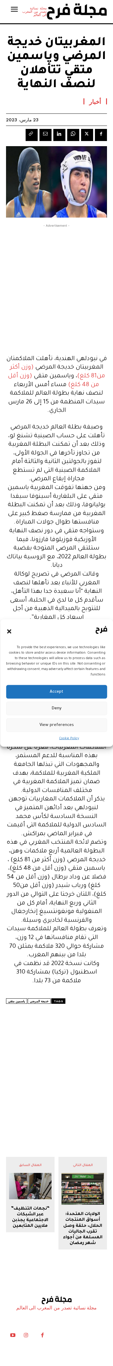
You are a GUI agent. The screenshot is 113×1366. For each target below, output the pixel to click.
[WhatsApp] (73, 135)
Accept (56, 691)
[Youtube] (12, 1336)
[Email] (45, 135)
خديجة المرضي (39, 1001)
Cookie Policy (69, 738)
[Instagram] (26, 1336)
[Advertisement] (56, 288)
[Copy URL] (32, 135)
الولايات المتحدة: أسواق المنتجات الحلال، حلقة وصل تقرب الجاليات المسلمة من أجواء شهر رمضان (82, 1229)
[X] (87, 135)
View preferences (56, 725)
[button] (9, 631)
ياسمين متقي (16, 1001)
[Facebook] (101, 135)
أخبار (95, 101)
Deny (56, 708)
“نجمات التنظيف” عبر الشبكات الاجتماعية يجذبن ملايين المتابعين (30, 1218)
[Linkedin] (59, 135)
